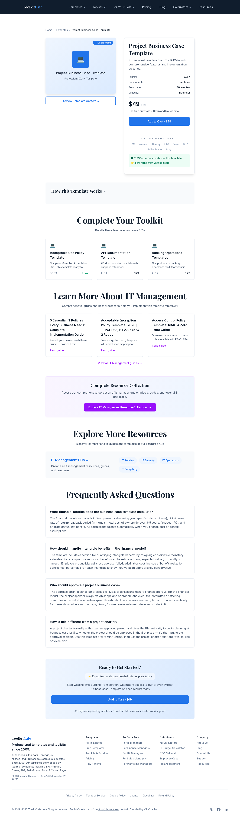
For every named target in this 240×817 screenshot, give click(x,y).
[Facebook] (218, 809)
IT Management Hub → (70, 460)
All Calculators (168, 742)
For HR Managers (133, 753)
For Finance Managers (136, 747)
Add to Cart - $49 (159, 121)
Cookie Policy (118, 795)
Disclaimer (148, 795)
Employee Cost (169, 758)
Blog (163, 7)
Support (201, 758)
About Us (202, 742)
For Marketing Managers (137, 763)
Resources (206, 7)
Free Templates (95, 747)
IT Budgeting (129, 469)
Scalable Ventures (108, 809)
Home (49, 29)
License (134, 795)
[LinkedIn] (226, 809)
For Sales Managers (135, 758)
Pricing (146, 7)
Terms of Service (95, 795)
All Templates (94, 742)
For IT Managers (132, 742)
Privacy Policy (74, 795)
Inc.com (33, 754)
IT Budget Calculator (172, 747)
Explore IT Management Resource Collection (117, 407)
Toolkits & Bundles (97, 753)
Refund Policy (166, 795)
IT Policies (128, 460)
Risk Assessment (170, 763)
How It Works (93, 763)
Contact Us (203, 753)
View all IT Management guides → (120, 363)
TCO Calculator (169, 753)
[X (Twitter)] (211, 809)
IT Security (148, 460)
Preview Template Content (80, 101)
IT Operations (170, 460)
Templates (62, 29)
